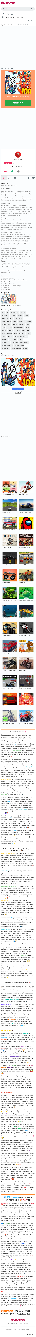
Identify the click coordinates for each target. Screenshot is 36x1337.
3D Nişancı (5, 315)
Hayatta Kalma (6, 324)
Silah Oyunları (18, 159)
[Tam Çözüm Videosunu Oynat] (9, 298)
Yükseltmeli (12, 339)
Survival (9, 333)
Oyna (18, 389)
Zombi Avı (15, 342)
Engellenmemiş (6, 321)
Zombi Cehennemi (7, 346)
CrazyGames (18, 318)
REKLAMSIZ (25, 330)
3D (7, 312)
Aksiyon (20, 315)
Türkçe (28, 333)
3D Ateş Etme (14, 312)
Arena (26, 315)
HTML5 (15, 324)
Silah (3, 333)
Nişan (27, 327)
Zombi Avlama (24, 342)
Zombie (25, 349)
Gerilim (21, 321)
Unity (3, 336)
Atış (11, 318)
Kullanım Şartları (12, 1323)
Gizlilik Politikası (23, 1323)
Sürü (15, 333)
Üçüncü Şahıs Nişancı (21, 336)
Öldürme (17, 330)
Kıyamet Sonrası (18, 327)
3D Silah (13, 315)
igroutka (21, 324)
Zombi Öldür (5, 349)
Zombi (20, 339)
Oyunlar (30, 21)
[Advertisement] (18, 47)
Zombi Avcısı (5, 342)
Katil (3, 327)
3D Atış (23, 312)
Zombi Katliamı (19, 346)
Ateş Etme (5, 318)
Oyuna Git (18, 392)
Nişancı (4, 330)
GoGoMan (28, 321)
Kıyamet (9, 327)
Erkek (14, 321)
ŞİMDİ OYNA (18, 103)
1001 (3, 312)
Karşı (28, 324)
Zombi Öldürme (16, 349)
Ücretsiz (10, 336)
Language (30, 1334)
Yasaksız (4, 339)
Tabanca (21, 333)
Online (10, 330)
